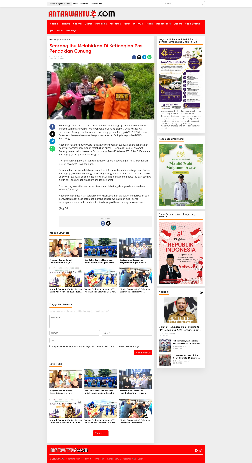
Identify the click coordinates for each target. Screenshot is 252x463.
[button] (202, 3)
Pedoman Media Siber (133, 459)
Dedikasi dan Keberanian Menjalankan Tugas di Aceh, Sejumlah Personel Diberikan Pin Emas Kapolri (134, 261)
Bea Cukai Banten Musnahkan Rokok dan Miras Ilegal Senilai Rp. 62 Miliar (99, 261)
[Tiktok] (108, 223)
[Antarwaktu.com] (81, 13)
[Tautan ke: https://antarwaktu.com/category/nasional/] (201, 292)
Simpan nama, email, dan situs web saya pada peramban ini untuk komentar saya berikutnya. (96, 346)
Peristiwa (60, 58)
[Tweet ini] (139, 57)
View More (100, 433)
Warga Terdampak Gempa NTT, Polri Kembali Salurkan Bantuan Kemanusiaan (99, 290)
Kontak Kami (113, 459)
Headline (52, 58)
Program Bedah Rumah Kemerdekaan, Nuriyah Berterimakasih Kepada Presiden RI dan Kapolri (65, 261)
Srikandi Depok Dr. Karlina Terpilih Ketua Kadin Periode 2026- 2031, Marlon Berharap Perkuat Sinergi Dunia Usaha (65, 290)
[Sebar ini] (134, 57)
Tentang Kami (74, 459)
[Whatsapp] (149, 57)
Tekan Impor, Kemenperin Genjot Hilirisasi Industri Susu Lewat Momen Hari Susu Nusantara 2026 (187, 342)
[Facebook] (103, 223)
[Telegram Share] (144, 57)
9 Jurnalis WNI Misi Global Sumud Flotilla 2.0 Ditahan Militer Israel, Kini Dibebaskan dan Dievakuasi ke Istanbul (187, 356)
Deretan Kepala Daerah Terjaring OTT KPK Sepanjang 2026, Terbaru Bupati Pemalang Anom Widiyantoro (180, 328)
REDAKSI (88, 459)
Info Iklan (99, 459)
